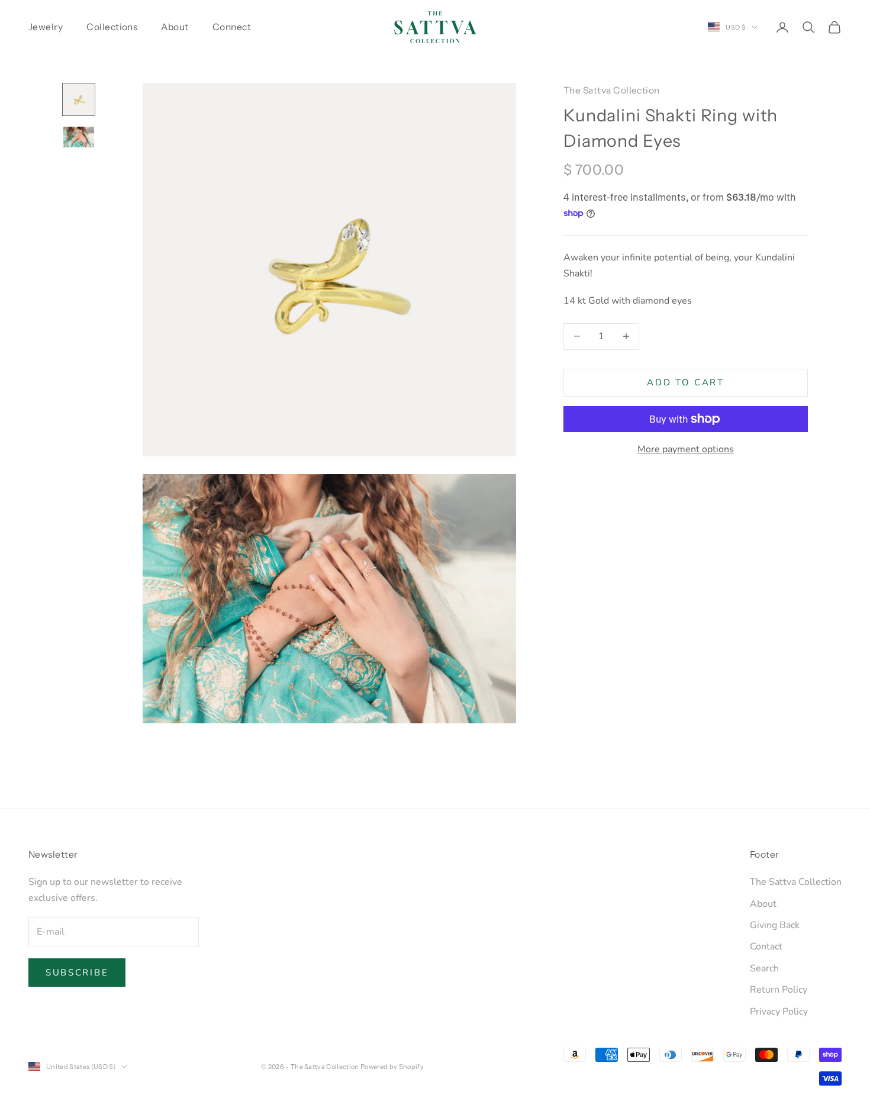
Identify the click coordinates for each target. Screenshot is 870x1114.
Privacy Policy (779, 1011)
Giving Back (775, 925)
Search (764, 968)
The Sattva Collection (611, 90)
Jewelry (45, 27)
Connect (231, 27)
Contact (766, 946)
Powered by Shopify (392, 1067)
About (174, 27)
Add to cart (685, 382)
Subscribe (77, 972)
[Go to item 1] (78, 99)
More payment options (685, 449)
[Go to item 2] (78, 137)
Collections (111, 27)
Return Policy (778, 989)
